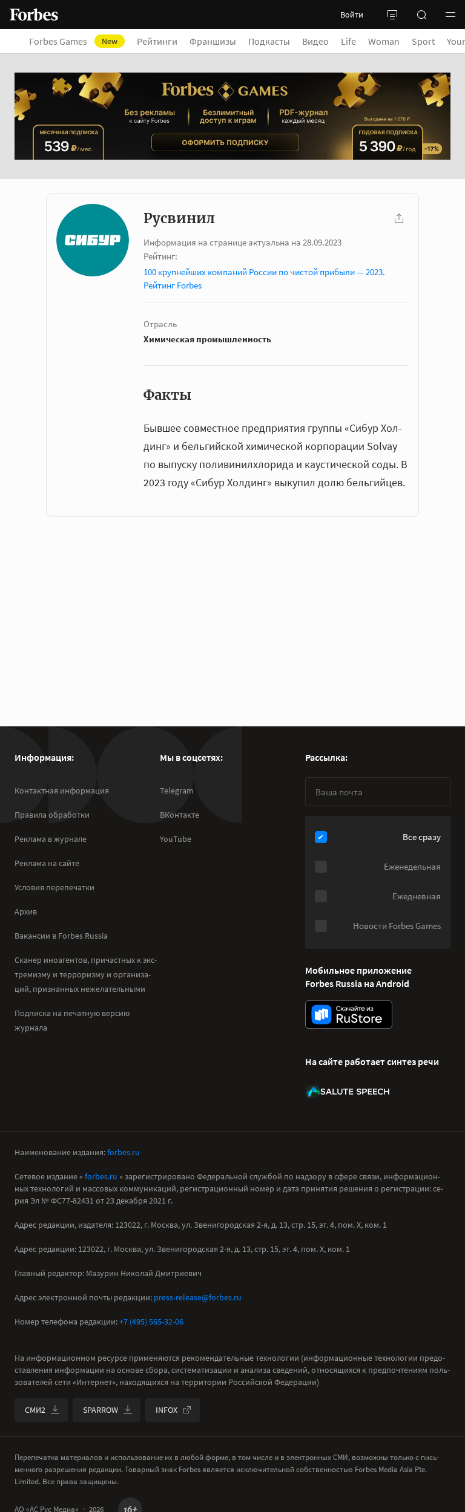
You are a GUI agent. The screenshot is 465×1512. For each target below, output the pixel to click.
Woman (384, 41)
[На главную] (34, 14)
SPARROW (100, 1409)
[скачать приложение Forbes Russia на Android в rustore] (348, 1014)
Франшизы (213, 41)
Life (348, 41)
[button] (450, 14)
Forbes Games (73, 41)
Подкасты (269, 41)
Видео (315, 41)
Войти (351, 14)
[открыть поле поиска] (421, 14)
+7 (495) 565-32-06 (151, 1321)
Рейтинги (157, 41)
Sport (423, 41)
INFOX (166, 1409)
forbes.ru (123, 1152)
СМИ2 (35, 1409)
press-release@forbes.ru (198, 1297)
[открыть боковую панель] (392, 14)
